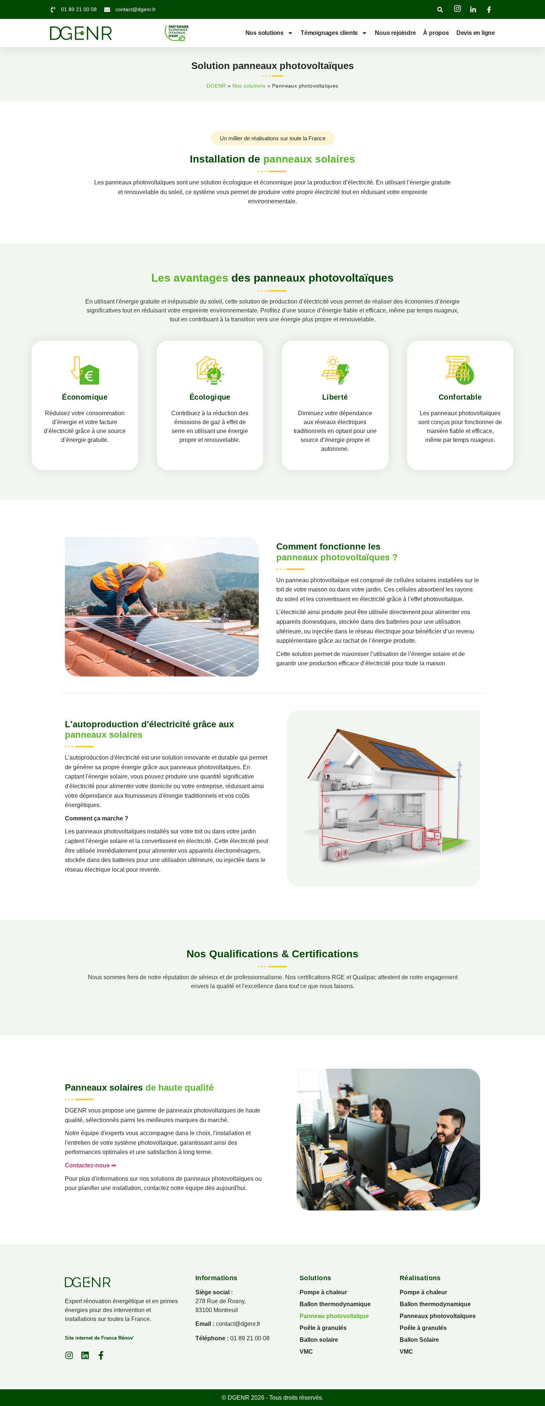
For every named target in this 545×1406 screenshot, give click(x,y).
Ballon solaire (319, 1340)
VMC (306, 1351)
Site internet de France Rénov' (99, 1338)
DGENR (216, 86)
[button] (440, 9)
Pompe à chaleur (323, 1292)
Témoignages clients (329, 33)
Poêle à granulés (323, 1328)
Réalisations (420, 1278)
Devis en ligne (475, 33)
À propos (436, 33)
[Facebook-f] (101, 1355)
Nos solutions (264, 33)
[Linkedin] (85, 1355)
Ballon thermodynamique (335, 1304)
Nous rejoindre (395, 33)
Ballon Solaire (419, 1340)
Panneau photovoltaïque (334, 1316)
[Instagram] (69, 1355)
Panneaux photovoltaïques (438, 1316)
